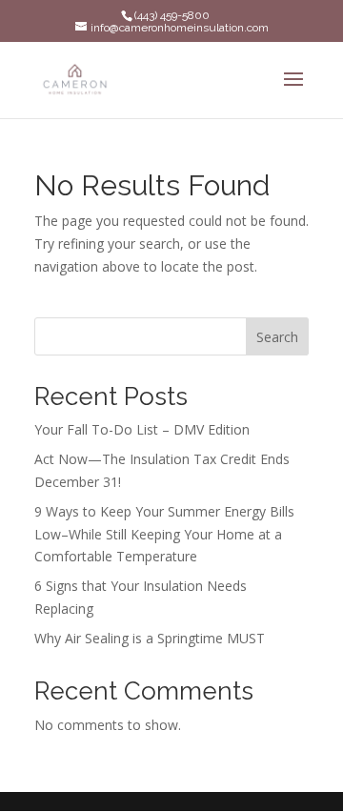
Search (277, 337)
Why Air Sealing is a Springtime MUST (149, 638)
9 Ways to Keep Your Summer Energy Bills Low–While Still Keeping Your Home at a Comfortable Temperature (164, 534)
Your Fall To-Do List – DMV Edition (142, 429)
